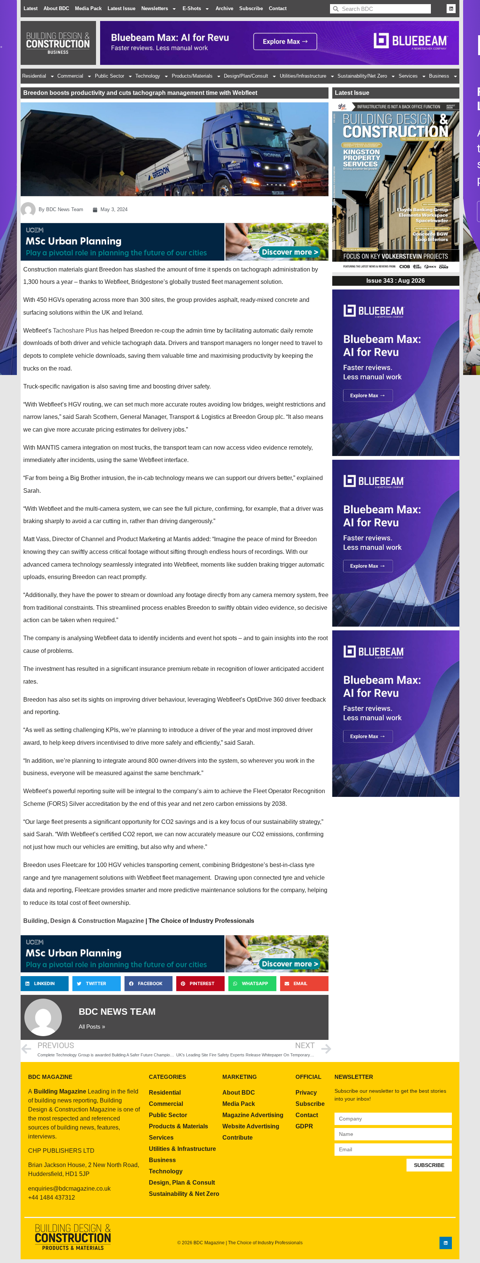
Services (408, 76)
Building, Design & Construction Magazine (83, 921)
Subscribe (251, 8)
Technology (147, 76)
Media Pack (88, 8)
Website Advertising (250, 1126)
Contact (277, 8)
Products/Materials (192, 76)
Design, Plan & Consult (182, 1182)
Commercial (70, 76)
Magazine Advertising (253, 1115)
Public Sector (109, 76)
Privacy (306, 1092)
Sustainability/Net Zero (362, 76)
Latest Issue (121, 8)
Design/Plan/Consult (246, 76)
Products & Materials (178, 1126)
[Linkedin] (451, 8)
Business (439, 76)
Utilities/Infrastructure (303, 76)
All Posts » (92, 1026)
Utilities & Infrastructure (182, 1149)
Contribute (237, 1137)
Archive (224, 8)
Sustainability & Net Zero (184, 1194)
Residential (34, 76)
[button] (45, 983)
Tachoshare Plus (75, 330)
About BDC (56, 8)
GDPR (304, 1126)
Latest (31, 8)
